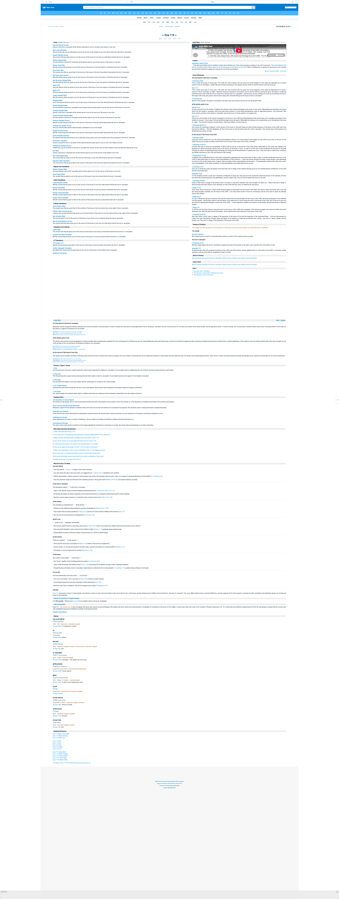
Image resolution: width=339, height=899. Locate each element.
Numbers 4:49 (82, 543)
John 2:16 (85, 564)
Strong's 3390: (57, 660)
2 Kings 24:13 (82, 511)
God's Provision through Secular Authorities (66, 406)
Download (283, 71)
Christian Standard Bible (60, 110)
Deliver (199, 258)
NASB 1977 (56, 90)
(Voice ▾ (202, 42)
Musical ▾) (207, 42)
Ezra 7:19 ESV (57, 745)
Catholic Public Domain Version (62, 211)
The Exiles (57, 391)
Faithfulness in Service (60, 417)
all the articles (207, 67)
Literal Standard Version (60, 183)
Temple (234, 258)
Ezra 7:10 (98, 582)
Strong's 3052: (57, 682)
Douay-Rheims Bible (59, 206)
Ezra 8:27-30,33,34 (197, 234)
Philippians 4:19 (102, 585)
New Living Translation (60, 50)
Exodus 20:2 (83, 579)
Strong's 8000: (57, 626)
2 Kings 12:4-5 (196, 188)
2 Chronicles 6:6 (197, 99)
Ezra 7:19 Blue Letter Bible (61, 734)
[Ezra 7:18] (2, 404)
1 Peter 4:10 (91, 526)
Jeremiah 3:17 (196, 248)
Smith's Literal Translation (61, 198)
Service (229, 258)
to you (218, 67)
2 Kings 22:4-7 (196, 196)
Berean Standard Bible (59, 60)
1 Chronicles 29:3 (94, 561)
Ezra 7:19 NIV (57, 741)
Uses (238, 258)
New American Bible (59, 216)
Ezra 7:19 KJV (57, 749)
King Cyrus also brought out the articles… (65, 347)
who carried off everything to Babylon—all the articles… (69, 349)
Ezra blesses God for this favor (203, 275)
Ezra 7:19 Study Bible (59, 752)
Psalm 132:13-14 (106, 497)
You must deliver (277, 65)
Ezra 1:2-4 (195, 88)
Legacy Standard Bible (60, 95)
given (214, 67)
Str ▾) (67, 42)
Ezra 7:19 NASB (58, 747)
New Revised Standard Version (62, 221)
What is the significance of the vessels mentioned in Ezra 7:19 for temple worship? (79, 450)
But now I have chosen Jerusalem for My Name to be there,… (69, 334)
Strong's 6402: (57, 704)
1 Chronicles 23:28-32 (199, 144)
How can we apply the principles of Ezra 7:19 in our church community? (76, 447)
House (213, 258)
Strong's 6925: (57, 637)
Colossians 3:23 (89, 515)
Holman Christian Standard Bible (63, 115)
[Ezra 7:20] (337, 404)
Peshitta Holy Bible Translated (62, 235)
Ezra (53, 26)
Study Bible (57, 320)
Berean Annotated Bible (60, 105)
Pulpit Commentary (59, 604)
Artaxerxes (57, 374)
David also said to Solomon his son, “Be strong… (67, 359)
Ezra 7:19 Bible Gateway (60, 736)
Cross (165, 38)
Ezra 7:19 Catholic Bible (60, 760)
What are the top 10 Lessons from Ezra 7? (68, 459)
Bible (49, 26)
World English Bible (59, 174)
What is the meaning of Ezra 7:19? (64, 431)
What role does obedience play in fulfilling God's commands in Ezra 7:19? (76, 438)
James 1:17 (98, 529)
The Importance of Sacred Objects (63, 400)
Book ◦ (278, 320)
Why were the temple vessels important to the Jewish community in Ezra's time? (79, 456)
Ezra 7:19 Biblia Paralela (60, 754)
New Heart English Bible (60, 156)
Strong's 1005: (57, 716)
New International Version (61, 45)
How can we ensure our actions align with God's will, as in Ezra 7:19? (75, 441)
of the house (234, 67)
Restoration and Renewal (60, 411)
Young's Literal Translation (61, 193)
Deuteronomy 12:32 (102, 508)
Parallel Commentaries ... (60, 612)
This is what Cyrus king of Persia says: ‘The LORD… (68, 331)
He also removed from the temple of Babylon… (67, 346)
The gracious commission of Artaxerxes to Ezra (208, 273)
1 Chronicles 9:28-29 (198, 181)
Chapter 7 (57, 26)
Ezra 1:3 (111, 490)
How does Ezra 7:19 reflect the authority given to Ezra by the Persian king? (77, 453)
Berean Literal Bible (59, 65)
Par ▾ (64, 42)
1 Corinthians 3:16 (119, 568)
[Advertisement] (169, 307)
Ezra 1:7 (121, 511)
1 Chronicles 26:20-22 (199, 214)
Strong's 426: (57, 648)
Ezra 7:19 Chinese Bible (60, 756)
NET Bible (56, 151)
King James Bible (58, 70)
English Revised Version (60, 131)
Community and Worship (60, 423)
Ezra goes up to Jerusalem (201, 271)
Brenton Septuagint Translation (62, 248)
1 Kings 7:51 (196, 207)
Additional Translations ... (60, 253)
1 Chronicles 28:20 (197, 137)
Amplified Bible (57, 100)
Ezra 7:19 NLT (57, 743)
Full (209, 258)
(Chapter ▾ (60, 42)
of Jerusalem (199, 67)
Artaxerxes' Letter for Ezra (200, 63)
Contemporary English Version (62, 125)
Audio (160, 38)
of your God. (242, 67)
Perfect (224, 258)
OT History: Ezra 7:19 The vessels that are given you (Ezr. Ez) (71, 763)
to (283, 65)
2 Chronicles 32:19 (197, 243)
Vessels (248, 258)
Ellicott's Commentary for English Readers (66, 598)
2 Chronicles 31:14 (197, 167)
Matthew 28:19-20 (111, 479)
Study (169, 38)
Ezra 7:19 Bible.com (59, 738)
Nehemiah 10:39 (197, 174)
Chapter (283, 320)
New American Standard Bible (62, 80)
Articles (194, 258)
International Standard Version (62, 146)
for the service (225, 67)
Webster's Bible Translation (61, 161)
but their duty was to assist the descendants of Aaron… (70, 360)
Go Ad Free (4, 891)
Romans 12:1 (120, 547)
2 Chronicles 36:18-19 (199, 125)
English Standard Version (60, 55)
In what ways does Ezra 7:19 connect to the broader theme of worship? (76, 444)
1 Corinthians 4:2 (157, 476)
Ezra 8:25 (76, 601)
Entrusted (205, 258)
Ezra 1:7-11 (195, 116)
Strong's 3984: (57, 671)
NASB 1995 (56, 85)
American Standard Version (61, 120)
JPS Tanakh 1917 (58, 243)
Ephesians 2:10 (87, 550)
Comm (175, 38)
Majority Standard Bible (60, 169)
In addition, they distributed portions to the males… (68, 362)
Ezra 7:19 (70, 469)
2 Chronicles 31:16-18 (199, 155)
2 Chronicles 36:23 (197, 81)
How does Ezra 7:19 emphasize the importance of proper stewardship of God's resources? (82, 435)
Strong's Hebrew (58, 693)
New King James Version (60, 75)
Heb (179, 38)
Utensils (243, 258)
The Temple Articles (60, 385)
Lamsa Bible (56, 230)
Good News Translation (60, 141)
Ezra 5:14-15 (196, 107)
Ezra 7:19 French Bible (60, 758)
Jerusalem (218, 258)
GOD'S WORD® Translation (61, 136)
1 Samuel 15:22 (97, 473)
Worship (254, 258)
